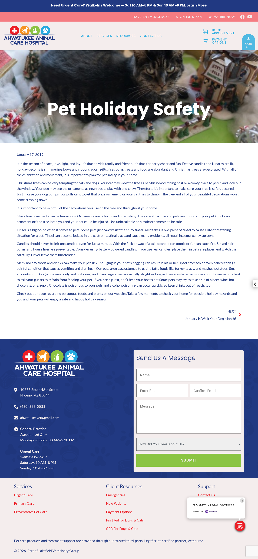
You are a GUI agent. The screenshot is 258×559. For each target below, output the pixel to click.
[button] (240, 526)
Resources (126, 36)
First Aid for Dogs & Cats (125, 520)
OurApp (248, 45)
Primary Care (24, 503)
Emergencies (115, 495)
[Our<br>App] (248, 38)
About (86, 36)
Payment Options (119, 512)
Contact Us (151, 36)
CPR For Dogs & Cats (122, 528)
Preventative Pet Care (30, 512)
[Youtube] (249, 17)
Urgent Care (23, 495)
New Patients (116, 503)
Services (104, 36)
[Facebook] (242, 17)
